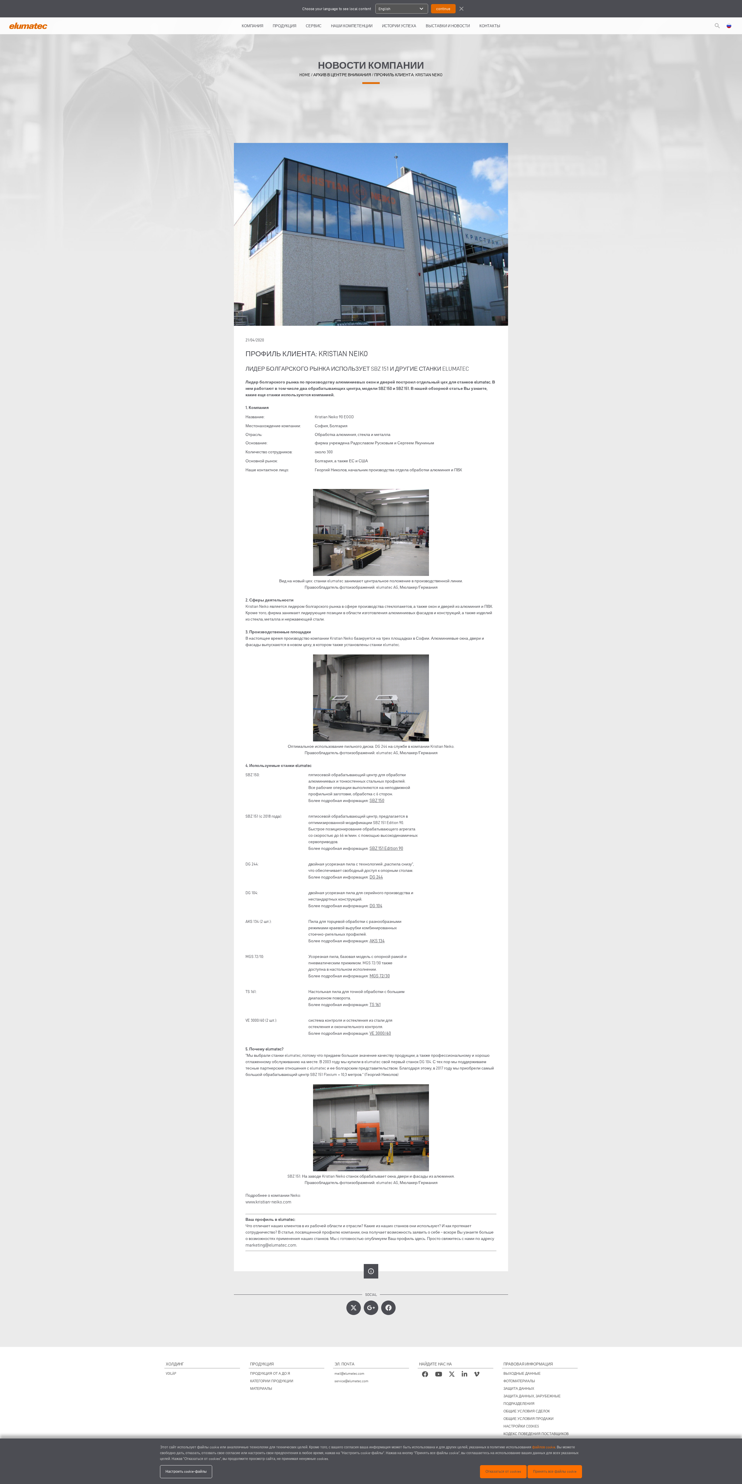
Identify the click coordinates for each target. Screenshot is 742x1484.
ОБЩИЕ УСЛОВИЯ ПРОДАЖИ (528, 1419)
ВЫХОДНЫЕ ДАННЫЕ (522, 1373)
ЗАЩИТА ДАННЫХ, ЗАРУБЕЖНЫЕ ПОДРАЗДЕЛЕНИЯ (532, 1399)
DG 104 (376, 905)
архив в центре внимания (342, 75)
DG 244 (376, 876)
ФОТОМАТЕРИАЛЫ (519, 1381)
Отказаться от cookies (503, 1471)
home (304, 75)
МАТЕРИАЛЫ (261, 1388)
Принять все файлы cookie (554, 1471)
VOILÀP (171, 1373)
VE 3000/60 (380, 1033)
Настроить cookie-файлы (186, 1471)
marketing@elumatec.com (270, 1245)
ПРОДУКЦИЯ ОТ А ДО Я (270, 1373)
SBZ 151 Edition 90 (386, 848)
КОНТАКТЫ (489, 26)
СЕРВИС (313, 26)
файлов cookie (543, 1447)
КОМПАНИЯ (252, 26)
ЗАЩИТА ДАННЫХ (518, 1388)
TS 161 (375, 1004)
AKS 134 (377, 940)
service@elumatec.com (351, 1381)
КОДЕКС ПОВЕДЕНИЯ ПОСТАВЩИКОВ (536, 1434)
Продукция (284, 26)
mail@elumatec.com (349, 1373)
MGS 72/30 (380, 975)
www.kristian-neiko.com (268, 1201)
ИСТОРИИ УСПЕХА (399, 26)
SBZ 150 (377, 800)
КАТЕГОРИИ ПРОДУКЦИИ (271, 1381)
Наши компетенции (351, 26)
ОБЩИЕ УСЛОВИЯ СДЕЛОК (526, 1411)
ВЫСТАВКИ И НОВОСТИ (448, 26)
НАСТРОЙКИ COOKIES (521, 1426)
